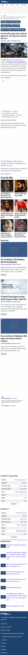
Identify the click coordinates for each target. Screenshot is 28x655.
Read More (14, 504)
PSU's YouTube (6, 627)
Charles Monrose (6, 264)
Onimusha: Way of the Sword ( (15, 579)
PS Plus (12, 5)
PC (16, 513)
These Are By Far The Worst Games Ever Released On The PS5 (20, 235)
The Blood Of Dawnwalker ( (14, 572)
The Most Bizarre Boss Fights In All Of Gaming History (7, 215)
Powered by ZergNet (23, 177)
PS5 (7, 5)
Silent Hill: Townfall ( (12, 606)
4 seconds (15, 60)
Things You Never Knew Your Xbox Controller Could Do (21, 215)
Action (16, 492)
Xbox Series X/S (14, 566)
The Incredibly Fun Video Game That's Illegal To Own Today (6, 195)
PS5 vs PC (4, 30)
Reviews (4, 652)
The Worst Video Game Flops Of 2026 (21, 194)
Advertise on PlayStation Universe (12, 636)
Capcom (24, 482)
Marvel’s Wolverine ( (12, 587)
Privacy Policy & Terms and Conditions (13, 633)
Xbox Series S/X (22, 479)
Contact (4, 640)
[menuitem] (2, 5)
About (4, 643)
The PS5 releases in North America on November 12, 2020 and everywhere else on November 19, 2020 (13, 163)
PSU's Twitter (6, 630)
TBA (25, 498)
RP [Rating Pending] (21, 531)
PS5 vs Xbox (21, 30)
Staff (3, 646)
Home (2, 5)
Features (23, 5)
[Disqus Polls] (14, 376)
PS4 (5, 68)
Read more (3, 275)
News (18, 5)
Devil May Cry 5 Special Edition (11, 22)
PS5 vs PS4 (12, 30)
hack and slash (22, 492)
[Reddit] (8, 174)
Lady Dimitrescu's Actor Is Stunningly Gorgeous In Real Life (6, 235)
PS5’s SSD (11, 125)
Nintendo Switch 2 (18, 564)
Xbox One (23, 513)
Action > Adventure (21, 525)
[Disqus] (14, 414)
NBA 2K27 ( (9, 564)
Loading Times (6, 26)
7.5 (25, 534)
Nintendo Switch (15, 554)
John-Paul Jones (5, 40)
